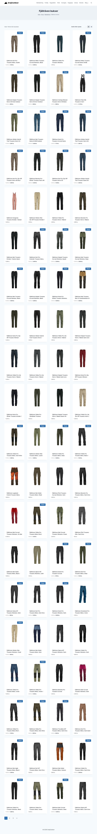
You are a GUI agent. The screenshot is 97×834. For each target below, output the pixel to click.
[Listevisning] (91, 27)
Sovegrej (63, 3)
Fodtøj (46, 3)
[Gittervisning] (88, 27)
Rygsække (53, 3)
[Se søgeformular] (91, 3)
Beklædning (39, 3)
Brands (81, 3)
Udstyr (76, 3)
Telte (58, 3)
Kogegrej (70, 3)
